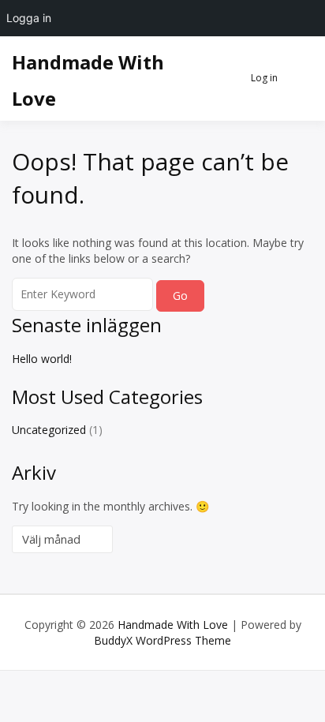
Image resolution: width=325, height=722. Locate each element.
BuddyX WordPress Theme (162, 640)
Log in (264, 77)
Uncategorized (49, 429)
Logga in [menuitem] (28, 17)
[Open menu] (297, 79)
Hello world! (42, 358)
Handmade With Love (173, 624)
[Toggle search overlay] (222, 79)
